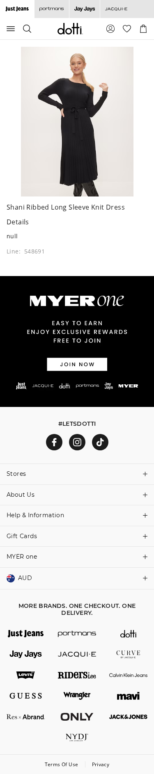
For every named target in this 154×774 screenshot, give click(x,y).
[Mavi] (128, 696)
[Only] (77, 717)
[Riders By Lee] (77, 675)
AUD (25, 578)
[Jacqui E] (116, 9)
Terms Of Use (61, 764)
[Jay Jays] (84, 9)
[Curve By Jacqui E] (128, 654)
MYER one (22, 556)
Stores (16, 473)
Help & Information (35, 515)
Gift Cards (22, 536)
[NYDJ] (77, 738)
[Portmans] (51, 9)
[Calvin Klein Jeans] (128, 675)
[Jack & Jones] (128, 717)
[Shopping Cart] (143, 28)
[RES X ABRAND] (26, 717)
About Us (20, 494)
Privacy (101, 764)
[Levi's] (26, 675)
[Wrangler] (77, 696)
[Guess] (26, 696)
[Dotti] (128, 634)
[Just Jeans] (26, 634)
